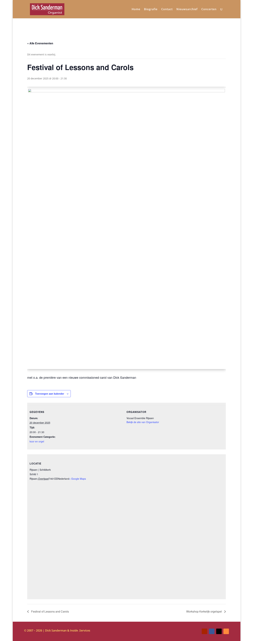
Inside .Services (80, 630)
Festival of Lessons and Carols (49, 611)
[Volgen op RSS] (226, 631)
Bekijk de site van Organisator (142, 422)
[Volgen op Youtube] (204, 631)
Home (136, 9)
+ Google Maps (77, 478)
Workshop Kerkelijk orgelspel (204, 611)
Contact (167, 9)
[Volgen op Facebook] (211, 631)
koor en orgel (37, 441)
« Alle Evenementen (40, 43)
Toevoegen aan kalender (49, 393)
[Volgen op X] (219, 631)
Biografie (150, 9)
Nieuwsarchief (187, 9)
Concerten (209, 9)
